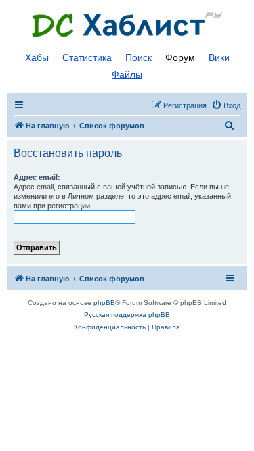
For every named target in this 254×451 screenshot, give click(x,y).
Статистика (87, 57)
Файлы (127, 74)
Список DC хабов (127, 25)
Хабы (37, 57)
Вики (219, 57)
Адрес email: (37, 177)
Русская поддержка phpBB (127, 314)
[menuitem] (225, 105)
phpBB (104, 302)
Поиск (138, 57)
